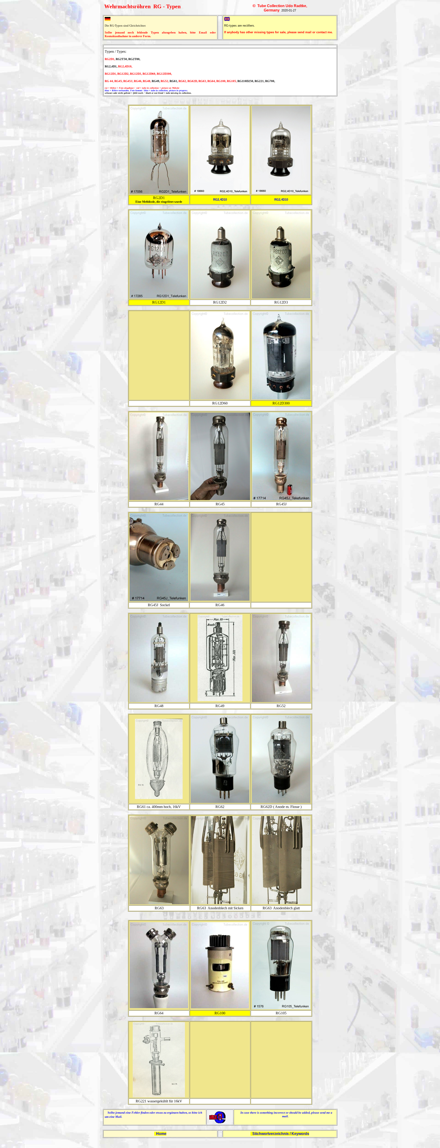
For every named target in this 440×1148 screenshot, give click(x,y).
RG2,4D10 (220, 199)
